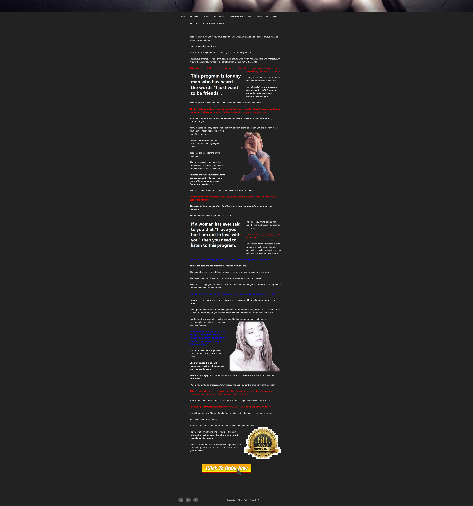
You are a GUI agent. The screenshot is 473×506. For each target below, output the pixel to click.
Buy (249, 16)
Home (183, 16)
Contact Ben (231, 500)
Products (194, 16)
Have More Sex (262, 16)
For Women (219, 16)
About (275, 16)
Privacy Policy (243, 500)
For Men (206, 16)
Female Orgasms (236, 16)
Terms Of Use (255, 500)
